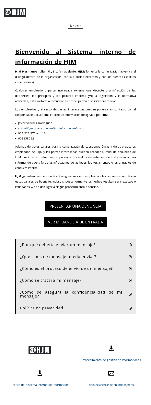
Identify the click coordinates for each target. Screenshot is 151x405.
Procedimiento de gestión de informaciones (111, 360)
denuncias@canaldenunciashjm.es (61, 128)
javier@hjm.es (27, 128)
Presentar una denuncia (75, 206)
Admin (77, 25)
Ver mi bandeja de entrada (75, 222)
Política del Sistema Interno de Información (40, 385)
